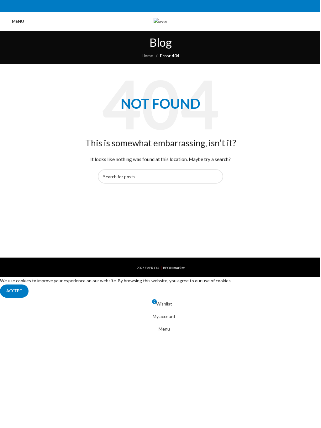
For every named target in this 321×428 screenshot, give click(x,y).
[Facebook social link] (145, 6)
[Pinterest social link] (160, 6)
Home (147, 55)
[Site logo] (160, 20)
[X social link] (152, 6)
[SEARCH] (216, 176)
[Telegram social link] (176, 6)
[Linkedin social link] (168, 6)
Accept (14, 290)
